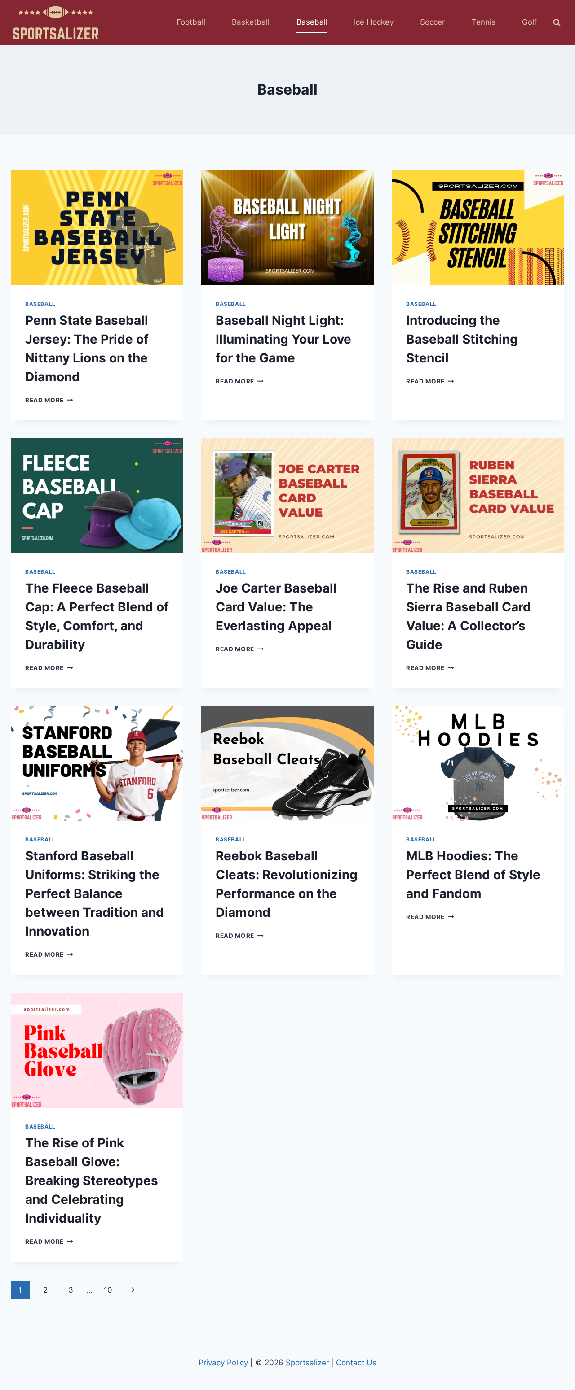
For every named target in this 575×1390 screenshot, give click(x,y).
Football (191, 21)
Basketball (251, 21)
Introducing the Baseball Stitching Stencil (462, 339)
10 (108, 1289)
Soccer (432, 21)
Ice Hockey (374, 21)
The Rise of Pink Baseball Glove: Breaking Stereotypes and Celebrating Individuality (91, 1180)
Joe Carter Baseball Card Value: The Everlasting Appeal (276, 606)
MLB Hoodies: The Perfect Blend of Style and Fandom (473, 874)
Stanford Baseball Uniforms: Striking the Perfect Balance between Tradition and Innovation (94, 893)
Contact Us (356, 1362)
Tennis (483, 21)
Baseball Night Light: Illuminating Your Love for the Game (283, 339)
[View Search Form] (556, 22)
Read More (49, 400)
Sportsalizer (307, 1362)
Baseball (311, 21)
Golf (529, 21)
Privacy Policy (223, 1362)
